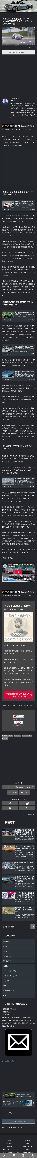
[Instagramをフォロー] (27, 803)
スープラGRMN (28, 736)
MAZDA (9, 1146)
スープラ (18, 736)
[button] (24, 792)
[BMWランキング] (18, 716)
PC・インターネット (9, 1149)
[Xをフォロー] (10, 803)
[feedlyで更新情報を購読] (10, 808)
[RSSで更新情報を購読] (27, 808)
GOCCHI (12, 100)
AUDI (27, 1143)
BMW (9, 1141)
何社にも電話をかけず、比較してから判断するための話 (18, 695)
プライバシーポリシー (9, 1061)
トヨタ (5, 738)
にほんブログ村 (18, 725)
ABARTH (27, 1141)
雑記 (27, 1149)
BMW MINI (9, 1143)
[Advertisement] (18, 74)
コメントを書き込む (18, 1121)
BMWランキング (18, 719)
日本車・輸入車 (8, 736)
